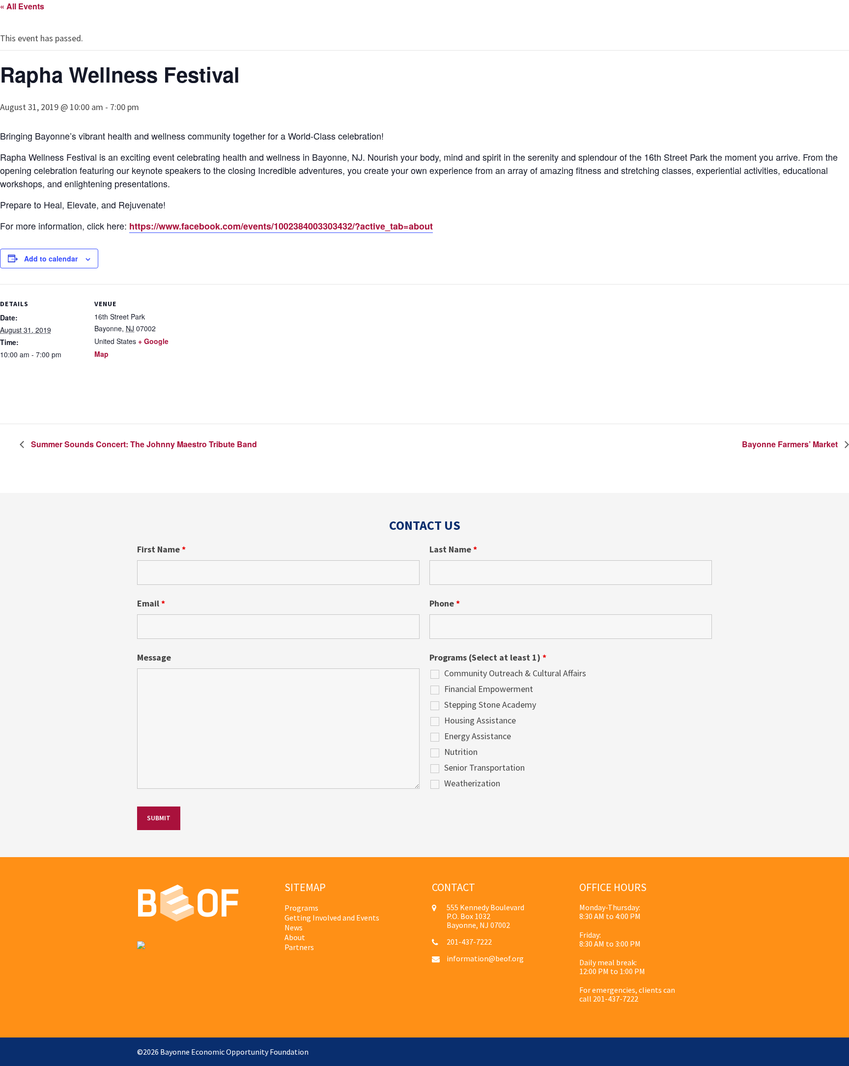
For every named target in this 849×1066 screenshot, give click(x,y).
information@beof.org (485, 958)
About (294, 937)
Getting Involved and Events (331, 917)
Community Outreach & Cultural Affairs (515, 673)
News (293, 927)
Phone (444, 603)
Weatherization (472, 783)
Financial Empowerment (488, 689)
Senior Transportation (484, 768)
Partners (299, 947)
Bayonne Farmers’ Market (791, 444)
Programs (301, 908)
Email (151, 603)
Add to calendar (51, 258)
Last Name (453, 549)
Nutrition (461, 752)
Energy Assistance (477, 736)
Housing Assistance (480, 720)
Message (154, 658)
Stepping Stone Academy (490, 705)
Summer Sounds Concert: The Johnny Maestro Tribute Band (143, 444)
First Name (161, 549)
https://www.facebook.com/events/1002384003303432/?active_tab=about (281, 226)
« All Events (22, 6)
